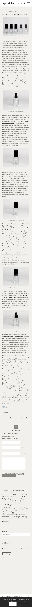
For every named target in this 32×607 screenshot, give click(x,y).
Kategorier (4, 531)
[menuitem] (23, 3)
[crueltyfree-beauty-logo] (13, 3)
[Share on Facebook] (5, 417)
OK (12, 603)
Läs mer (20, 603)
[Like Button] (3, 407)
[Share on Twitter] (10, 417)
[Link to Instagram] (28, 596)
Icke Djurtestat (15, 14)
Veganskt (25, 14)
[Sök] (23, 3)
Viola (18, 232)
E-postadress (24, 449)
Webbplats (24, 453)
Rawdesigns (20, 596)
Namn (23, 442)
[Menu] (27, 3)
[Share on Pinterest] (16, 417)
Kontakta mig (5, 521)
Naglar (20, 14)
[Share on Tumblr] (21, 417)
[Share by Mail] (27, 417)
